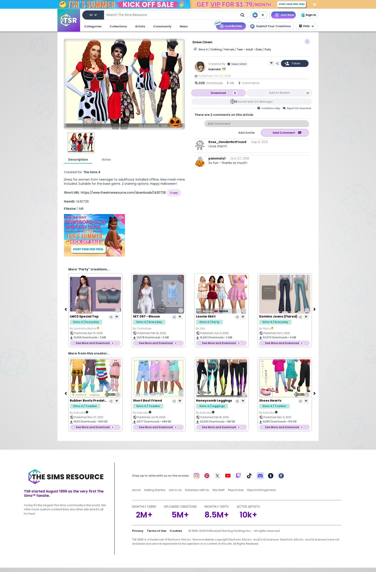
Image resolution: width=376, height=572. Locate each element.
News (184, 26)
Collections (118, 26)
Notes (106, 159)
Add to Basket (279, 93)
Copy (174, 193)
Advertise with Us (197, 490)
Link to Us (175, 490)
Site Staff (218, 490)
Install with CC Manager (255, 101)
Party (268, 49)
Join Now (287, 15)
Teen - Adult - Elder (249, 49)
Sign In (311, 15)
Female (229, 49)
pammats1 (216, 158)
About (136, 490)
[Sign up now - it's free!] (94, 235)
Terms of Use (156, 531)
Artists (140, 26)
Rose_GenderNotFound (227, 142)
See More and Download (93, 343)
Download (218, 93)
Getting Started (154, 490)
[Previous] (66, 309)
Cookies (176, 531)
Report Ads (236, 490)
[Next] (315, 309)
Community (162, 26)
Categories (92, 26)
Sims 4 (203, 49)
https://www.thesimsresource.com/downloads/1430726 (123, 192)
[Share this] (277, 63)
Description (78, 159)
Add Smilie (246, 133)
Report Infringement (261, 490)
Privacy (137, 531)
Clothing (216, 49)
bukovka (214, 69)
